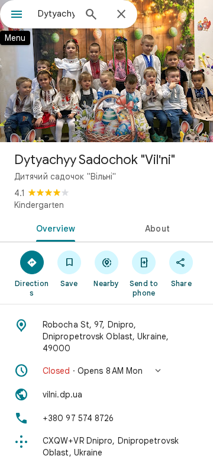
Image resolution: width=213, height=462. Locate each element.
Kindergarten (39, 205)
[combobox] (56, 14)
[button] (106, 371)
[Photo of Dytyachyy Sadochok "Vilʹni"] (106, 71)
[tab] (53, 227)
